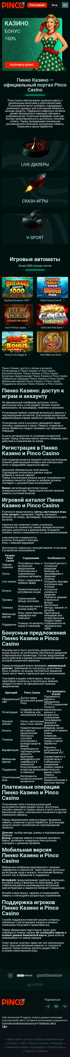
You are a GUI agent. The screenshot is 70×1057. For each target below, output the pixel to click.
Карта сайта (15, 1039)
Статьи (41, 1051)
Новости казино (38, 1043)
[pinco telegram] (48, 1006)
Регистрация (37, 5)
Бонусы (29, 1039)
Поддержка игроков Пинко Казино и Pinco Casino (32, 383)
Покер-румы (56, 1047)
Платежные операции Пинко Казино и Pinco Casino (33, 378)
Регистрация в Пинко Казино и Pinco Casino (28, 370)
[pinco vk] (65, 1006)
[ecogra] (35, 983)
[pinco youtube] (56, 1006)
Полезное (57, 1043)
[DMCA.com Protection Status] (25, 975)
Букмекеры (38, 1047)
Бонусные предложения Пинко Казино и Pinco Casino (34, 376)
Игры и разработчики (49, 1039)
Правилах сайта (47, 1023)
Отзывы (12, 1043)
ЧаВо (23, 1043)
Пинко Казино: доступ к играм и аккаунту (27, 368)
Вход (54, 5)
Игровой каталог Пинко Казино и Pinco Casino (30, 373)
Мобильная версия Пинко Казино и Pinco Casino (31, 381)
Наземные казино (17, 1047)
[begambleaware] (49, 974)
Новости (30, 1051)
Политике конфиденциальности (19, 1023)
